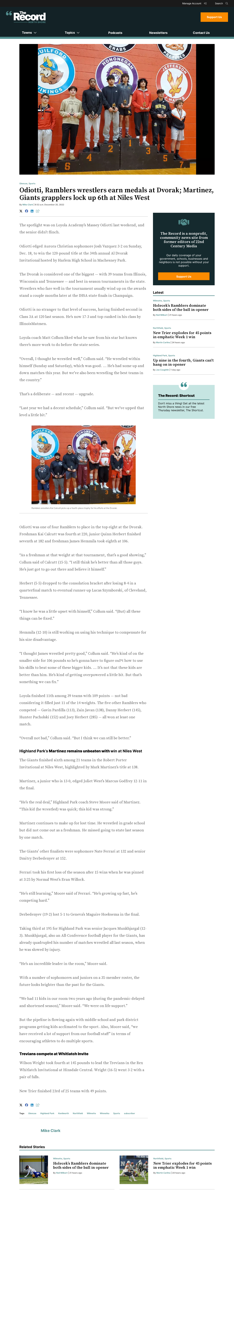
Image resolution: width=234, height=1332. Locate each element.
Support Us (214, 17)
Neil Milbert (162, 315)
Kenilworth (63, 1113)
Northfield (78, 1113)
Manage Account (192, 3)
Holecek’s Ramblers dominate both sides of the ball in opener (181, 307)
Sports (32, 183)
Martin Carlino (163, 342)
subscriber (129, 1113)
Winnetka (104, 1113)
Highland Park (47, 1113)
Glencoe (23, 183)
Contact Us (201, 33)
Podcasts (115, 33)
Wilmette (91, 1113)
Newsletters (158, 33)
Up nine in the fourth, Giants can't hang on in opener (183, 362)
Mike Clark (27, 204)
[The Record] (26, 17)
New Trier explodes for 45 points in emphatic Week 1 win (182, 335)
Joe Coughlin (162, 369)
